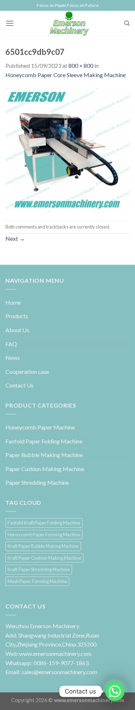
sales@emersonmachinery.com (59, 671)
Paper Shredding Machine (37, 482)
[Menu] (9, 23)
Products (16, 315)
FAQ (11, 343)
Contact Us (19, 385)
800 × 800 (80, 65)
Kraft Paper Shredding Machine (39, 569)
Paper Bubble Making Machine (44, 454)
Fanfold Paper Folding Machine (43, 441)
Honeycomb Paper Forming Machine (44, 534)
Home (13, 302)
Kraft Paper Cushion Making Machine (44, 558)
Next (15, 238)
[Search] (127, 23)
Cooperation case (27, 371)
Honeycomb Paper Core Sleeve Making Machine (65, 74)
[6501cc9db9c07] (67, 149)
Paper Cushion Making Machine (44, 468)
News (12, 357)
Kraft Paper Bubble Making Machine (43, 546)
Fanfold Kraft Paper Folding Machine (44, 523)
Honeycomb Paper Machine (40, 427)
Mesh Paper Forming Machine (37, 581)
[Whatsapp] (115, 691)
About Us (17, 329)
